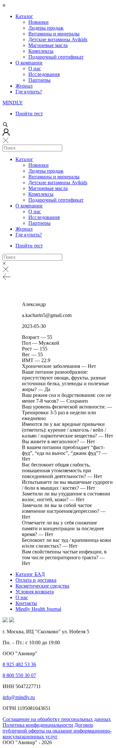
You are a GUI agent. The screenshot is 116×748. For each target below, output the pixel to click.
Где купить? (28, 91)
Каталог (24, 16)
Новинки (38, 22)
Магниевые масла (48, 45)
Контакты (26, 603)
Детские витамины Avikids (57, 39)
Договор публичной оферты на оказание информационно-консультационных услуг (57, 730)
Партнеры (39, 80)
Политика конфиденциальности (38, 725)
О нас (34, 68)
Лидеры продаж (45, 28)
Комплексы (40, 51)
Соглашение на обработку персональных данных (57, 719)
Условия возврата (34, 591)
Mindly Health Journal (38, 609)
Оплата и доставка (35, 580)
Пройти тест (29, 113)
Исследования (44, 74)
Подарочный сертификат (55, 57)
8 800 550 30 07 (19, 675)
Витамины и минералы (54, 33)
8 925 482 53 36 (19, 664)
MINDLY (13, 102)
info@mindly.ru (19, 697)
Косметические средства (42, 586)
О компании (29, 62)
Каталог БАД (30, 574)
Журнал (24, 86)
